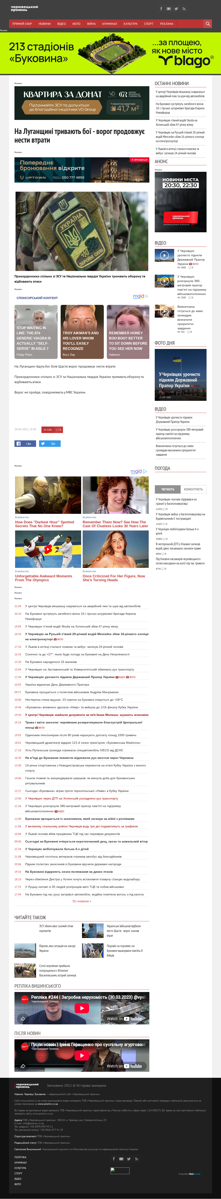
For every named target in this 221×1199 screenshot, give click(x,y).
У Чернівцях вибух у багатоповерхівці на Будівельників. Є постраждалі (180, 516)
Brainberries (22, 517)
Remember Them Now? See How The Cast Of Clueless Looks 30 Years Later (115, 524)
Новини (45, 24)
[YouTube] (169, 8)
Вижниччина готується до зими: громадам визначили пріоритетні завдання (176, 450)
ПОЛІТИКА (20, 1157)
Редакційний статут (25, 1143)
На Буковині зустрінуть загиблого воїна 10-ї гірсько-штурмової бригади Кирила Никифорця (180, 108)
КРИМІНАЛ (20, 1163)
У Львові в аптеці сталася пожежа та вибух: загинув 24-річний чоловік (177, 150)
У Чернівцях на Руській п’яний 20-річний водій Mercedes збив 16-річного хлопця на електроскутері (180, 136)
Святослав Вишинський (27, 1149)
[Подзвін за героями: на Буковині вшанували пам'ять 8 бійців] (93, 950)
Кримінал (109, 24)
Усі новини (81, 901)
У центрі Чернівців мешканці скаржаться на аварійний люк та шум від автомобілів (180, 93)
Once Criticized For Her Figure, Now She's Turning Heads (114, 578)
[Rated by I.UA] (119, 1173)
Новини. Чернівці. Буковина (30, 1094)
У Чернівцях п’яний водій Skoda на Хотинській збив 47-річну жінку (176, 122)
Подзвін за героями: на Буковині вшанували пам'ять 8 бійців (125, 950)
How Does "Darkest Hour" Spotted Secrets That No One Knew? (44, 524)
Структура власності (25, 1136)
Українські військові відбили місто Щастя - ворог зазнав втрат (124, 931)
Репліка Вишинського (37, 985)
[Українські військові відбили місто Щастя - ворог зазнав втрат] (93, 931)
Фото (77, 24)
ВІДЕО (17, 1179)
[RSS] (184, 8)
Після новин (27, 1033)
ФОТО (17, 1184)
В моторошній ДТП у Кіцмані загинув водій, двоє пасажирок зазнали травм (178, 546)
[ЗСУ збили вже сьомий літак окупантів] (25, 931)
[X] (176, 8)
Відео (61, 24)
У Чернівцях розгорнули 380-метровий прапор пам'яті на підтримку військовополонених (179, 433)
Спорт (148, 24)
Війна (91, 24)
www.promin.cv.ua (48, 1104)
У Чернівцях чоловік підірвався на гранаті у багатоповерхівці (176, 501)
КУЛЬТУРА (20, 1168)
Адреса (18, 1120)
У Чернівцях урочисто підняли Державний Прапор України (174, 419)
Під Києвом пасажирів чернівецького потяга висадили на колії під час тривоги (180, 561)
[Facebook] (161, 8)
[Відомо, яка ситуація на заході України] (25, 950)
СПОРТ (18, 1173)
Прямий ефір (22, 24)
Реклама (166, 24)
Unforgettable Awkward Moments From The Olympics (43, 578)
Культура (130, 24)
